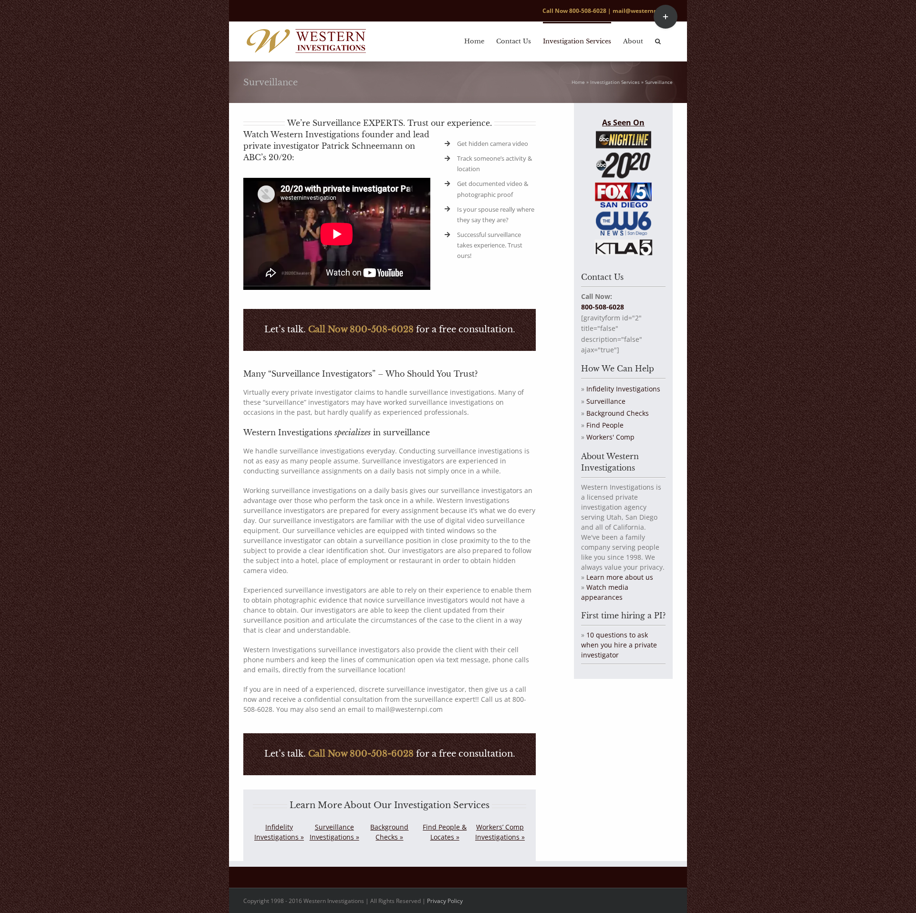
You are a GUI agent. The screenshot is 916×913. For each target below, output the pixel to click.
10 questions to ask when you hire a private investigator (619, 644)
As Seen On (623, 122)
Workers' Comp (610, 436)
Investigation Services (615, 82)
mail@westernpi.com (643, 11)
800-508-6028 (587, 11)
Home (578, 82)
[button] (658, 40)
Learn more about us (619, 577)
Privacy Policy (445, 901)
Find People (605, 425)
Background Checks (617, 413)
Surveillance (605, 401)
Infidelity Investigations (623, 388)
